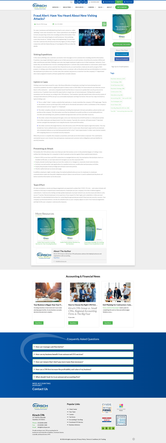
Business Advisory (118, 78)
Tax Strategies (116, 101)
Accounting (116, 98)
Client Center (129, 2)
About (109, 7)
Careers (91, 7)
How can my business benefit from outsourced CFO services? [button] (59, 354)
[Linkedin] (103, 428)
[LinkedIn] (75, 2)
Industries (67, 7)
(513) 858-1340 (39, 425)
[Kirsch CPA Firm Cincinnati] (39, 6)
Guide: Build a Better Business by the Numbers (70, 243)
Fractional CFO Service (76, 422)
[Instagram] (79, 2)
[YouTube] (113, 428)
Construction (116, 91)
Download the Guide (122, 44)
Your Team (72, 412)
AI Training (102, 439)
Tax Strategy (116, 82)
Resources (79, 7)
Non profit (126, 98)
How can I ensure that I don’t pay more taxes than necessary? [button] (59, 362)
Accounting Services (124, 111)
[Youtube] (86, 2)
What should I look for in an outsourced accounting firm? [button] (58, 377)
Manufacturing (117, 95)
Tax (113, 111)
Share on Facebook (122, 59)
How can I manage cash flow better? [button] (50, 347)
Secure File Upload (109, 2)
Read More (56, 257)
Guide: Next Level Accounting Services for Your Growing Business (46, 243)
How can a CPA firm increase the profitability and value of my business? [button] (63, 369)
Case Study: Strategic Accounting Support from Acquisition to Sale (94, 243)
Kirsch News (116, 104)
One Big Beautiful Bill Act (120, 108)
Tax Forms (72, 417)
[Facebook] (82, 2)
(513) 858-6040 (94, 2)
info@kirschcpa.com (41, 427)
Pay (120, 2)
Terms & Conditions (92, 439)
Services (55, 7)
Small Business (117, 85)
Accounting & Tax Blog (76, 419)
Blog (100, 7)
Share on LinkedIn (121, 54)
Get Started (122, 7)
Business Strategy (117, 88)
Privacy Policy (81, 439)
